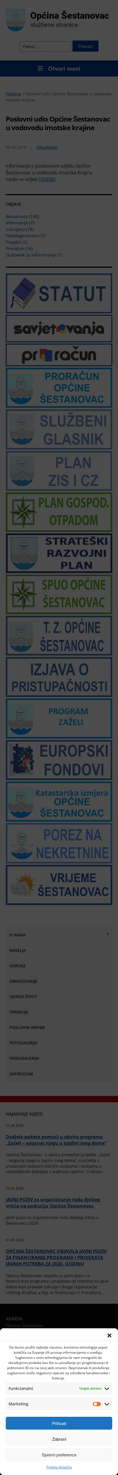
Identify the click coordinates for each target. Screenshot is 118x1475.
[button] (109, 1335)
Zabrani (59, 1439)
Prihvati (59, 1423)
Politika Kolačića (59, 1467)
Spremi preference (59, 1455)
